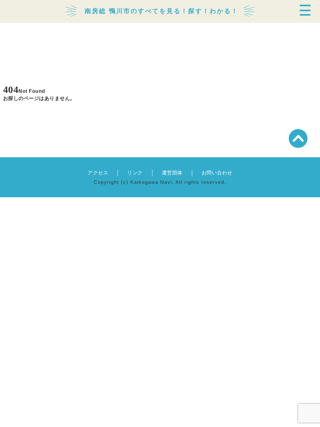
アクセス (98, 172)
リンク (134, 172)
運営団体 (172, 172)
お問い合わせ (217, 172)
